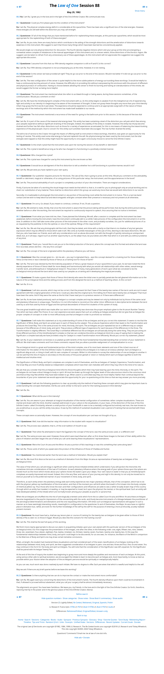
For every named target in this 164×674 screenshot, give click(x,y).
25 (20, 575)
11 (20, 203)
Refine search (82, 594)
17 (20, 320)
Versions (90, 622)
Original (95, 602)
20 (20, 421)
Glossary (93, 619)
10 (20, 176)
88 (17, 16)
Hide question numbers (51, 598)
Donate (137, 622)
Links (62, 622)
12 (20, 216)
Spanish (103, 602)
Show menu (140, 11)
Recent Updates (113, 622)
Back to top (82, 615)
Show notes (83, 598)
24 (20, 515)
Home (20, 619)
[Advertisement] (82, 656)
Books (53, 619)
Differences (100, 622)
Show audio (118, 598)
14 (20, 257)
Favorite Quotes (110, 619)
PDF (79, 607)
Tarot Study (123, 619)
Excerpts (69, 622)
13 (20, 244)
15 (20, 277)
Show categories (70, 598)
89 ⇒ (145, 6)
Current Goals (127, 622)
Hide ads (78, 637)
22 (20, 444)
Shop (100, 619)
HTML (72, 607)
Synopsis (67, 619)
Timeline (27, 622)
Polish (110, 602)
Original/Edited (89, 611)
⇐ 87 (18, 6)
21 (20, 432)
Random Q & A (52, 622)
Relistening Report (137, 619)
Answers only (102, 611)
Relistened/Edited (74, 611)
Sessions (35, 619)
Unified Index (79, 622)
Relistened (87, 602)
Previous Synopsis (80, 619)
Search (27, 619)
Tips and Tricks (38, 622)
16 (20, 290)
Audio (110, 607)
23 (20, 455)
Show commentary (100, 598)
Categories (45, 619)
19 (20, 396)
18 (20, 383)
